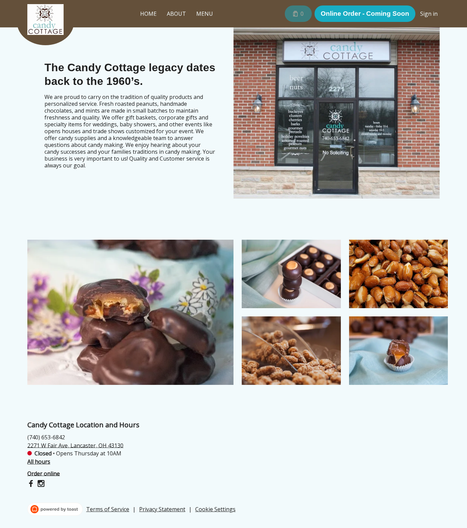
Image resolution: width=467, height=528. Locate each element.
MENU (204, 13)
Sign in (429, 13)
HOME (148, 13)
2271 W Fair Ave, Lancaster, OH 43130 (75, 445)
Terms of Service (107, 509)
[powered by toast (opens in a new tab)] (55, 509)
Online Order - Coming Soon (365, 13)
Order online (43, 473)
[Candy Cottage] (50, 24)
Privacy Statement (162, 509)
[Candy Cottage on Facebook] (31, 484)
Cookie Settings (215, 509)
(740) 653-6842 (46, 437)
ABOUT (176, 13)
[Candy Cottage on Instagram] (40, 484)
